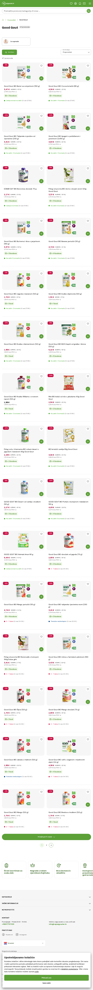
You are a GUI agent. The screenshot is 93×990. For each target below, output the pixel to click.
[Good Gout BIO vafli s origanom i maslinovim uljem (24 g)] (69, 746)
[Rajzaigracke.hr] (3, 20)
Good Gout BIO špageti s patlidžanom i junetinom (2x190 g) (64, 137)
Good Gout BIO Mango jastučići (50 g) (19, 604)
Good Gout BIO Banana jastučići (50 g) (64, 241)
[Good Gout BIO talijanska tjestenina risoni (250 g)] (69, 590)
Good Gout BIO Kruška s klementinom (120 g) (22, 344)
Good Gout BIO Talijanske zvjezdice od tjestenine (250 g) (19, 137)
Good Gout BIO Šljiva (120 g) (15, 710)
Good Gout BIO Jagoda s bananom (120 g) (21, 294)
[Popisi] (71, 3)
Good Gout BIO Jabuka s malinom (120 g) (20, 760)
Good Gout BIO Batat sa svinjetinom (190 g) (22, 86)
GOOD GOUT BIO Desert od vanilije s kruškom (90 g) (22, 503)
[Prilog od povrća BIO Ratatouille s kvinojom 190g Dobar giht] (23, 643)
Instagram (23, 935)
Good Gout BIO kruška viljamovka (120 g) (65, 294)
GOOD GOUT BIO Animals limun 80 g (18, 554)
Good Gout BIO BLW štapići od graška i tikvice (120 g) (67, 345)
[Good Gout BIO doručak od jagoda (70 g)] (69, 540)
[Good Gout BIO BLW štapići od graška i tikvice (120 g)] (69, 330)
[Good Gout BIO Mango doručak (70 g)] (69, 696)
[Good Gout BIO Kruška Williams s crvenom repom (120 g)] (23, 382)
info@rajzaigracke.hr (58, 924)
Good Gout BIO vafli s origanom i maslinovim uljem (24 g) (67, 761)
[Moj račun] (75, 3)
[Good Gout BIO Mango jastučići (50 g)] (23, 590)
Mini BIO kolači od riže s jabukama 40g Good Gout (66, 397)
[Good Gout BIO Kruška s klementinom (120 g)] (23, 330)
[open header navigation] (90, 3)
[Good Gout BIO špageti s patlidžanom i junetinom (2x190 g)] (69, 122)
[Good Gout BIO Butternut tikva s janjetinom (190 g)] (23, 227)
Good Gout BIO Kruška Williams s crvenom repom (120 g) (21, 397)
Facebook (9, 935)
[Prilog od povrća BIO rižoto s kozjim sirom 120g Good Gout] (69, 175)
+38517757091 (8, 924)
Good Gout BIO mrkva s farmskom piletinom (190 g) (68, 658)
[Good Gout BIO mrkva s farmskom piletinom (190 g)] (69, 643)
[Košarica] (84, 3)
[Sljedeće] (51, 845)
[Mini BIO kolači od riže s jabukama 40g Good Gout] (69, 382)
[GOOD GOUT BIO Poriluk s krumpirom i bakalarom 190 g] (69, 488)
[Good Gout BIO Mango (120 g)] (23, 798)
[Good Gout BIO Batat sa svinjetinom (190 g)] (23, 72)
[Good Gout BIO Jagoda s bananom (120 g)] (23, 280)
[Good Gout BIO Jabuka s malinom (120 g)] (23, 746)
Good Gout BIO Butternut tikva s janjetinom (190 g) (22, 242)
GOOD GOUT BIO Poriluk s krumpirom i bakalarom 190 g (68, 503)
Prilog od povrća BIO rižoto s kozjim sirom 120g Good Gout (67, 190)
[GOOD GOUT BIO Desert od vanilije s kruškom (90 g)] (23, 488)
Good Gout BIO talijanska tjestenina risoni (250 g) (68, 605)
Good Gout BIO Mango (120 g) (16, 812)
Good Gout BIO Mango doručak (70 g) (64, 710)
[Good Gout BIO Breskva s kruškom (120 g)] (69, 798)
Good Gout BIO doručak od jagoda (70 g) (65, 554)
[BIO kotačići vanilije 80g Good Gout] (69, 435)
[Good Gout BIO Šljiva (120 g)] (23, 696)
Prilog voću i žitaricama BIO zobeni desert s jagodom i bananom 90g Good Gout (21, 450)
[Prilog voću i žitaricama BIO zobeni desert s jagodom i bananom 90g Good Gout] (23, 435)
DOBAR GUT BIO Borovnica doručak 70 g (20, 189)
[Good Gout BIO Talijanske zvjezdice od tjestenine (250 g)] (23, 122)
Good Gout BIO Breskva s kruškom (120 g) (65, 812)
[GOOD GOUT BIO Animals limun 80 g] (23, 540)
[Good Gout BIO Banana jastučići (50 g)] (69, 227)
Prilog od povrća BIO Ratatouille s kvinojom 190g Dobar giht (21, 658)
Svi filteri (11, 52)
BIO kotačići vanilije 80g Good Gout (63, 449)
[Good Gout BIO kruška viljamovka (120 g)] (69, 280)
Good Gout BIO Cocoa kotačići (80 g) (64, 86)
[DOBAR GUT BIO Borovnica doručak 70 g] (23, 175)
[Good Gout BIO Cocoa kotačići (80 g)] (69, 72)
